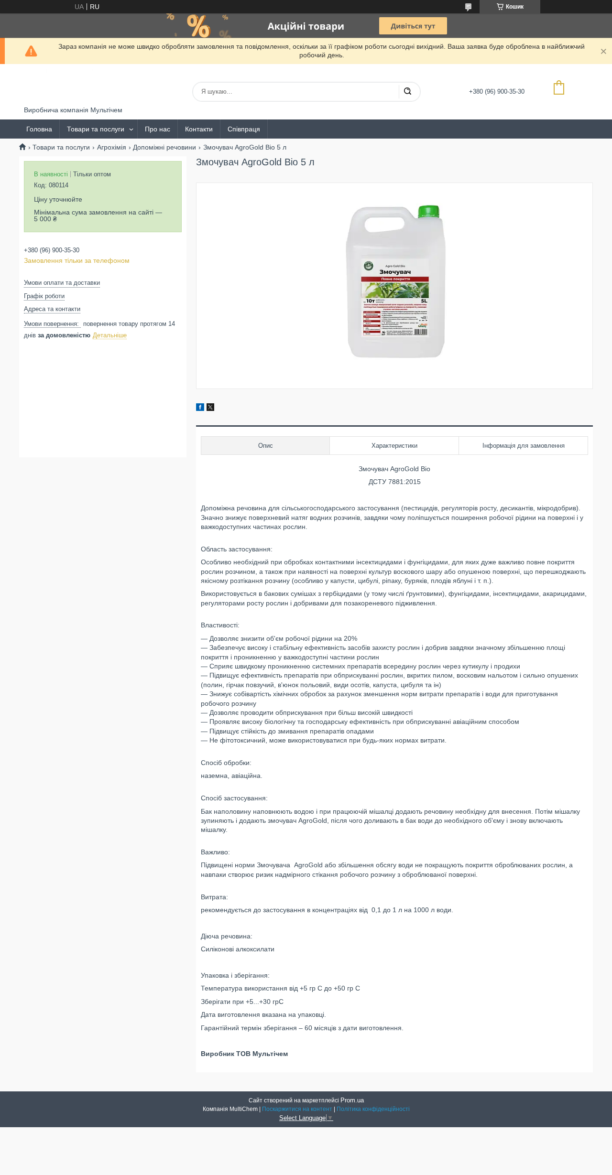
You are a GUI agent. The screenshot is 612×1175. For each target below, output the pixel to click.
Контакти (199, 129)
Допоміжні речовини (164, 147)
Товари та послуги (95, 129)
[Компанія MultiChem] (60, 85)
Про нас (157, 129)
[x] (210, 408)
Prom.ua (352, 1100)
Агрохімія (111, 147)
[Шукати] (407, 91)
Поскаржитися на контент (297, 1109)
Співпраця (244, 129)
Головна (39, 129)
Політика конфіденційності (373, 1109)
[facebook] (200, 408)
